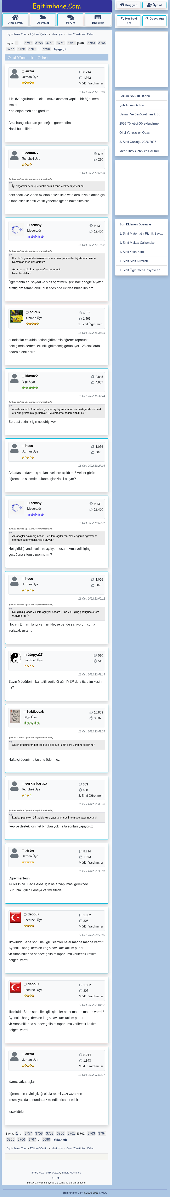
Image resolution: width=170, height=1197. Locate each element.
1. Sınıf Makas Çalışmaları (137, 242)
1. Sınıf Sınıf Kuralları (133, 261)
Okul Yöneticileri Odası (135, 132)
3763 (91, 43)
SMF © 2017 (53, 1172)
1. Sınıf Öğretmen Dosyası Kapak (142, 270)
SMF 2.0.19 (37, 1172)
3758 (39, 43)
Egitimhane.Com (73, 1192)
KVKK (103, 1192)
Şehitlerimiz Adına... (132, 105)
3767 (32, 49)
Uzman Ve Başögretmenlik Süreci (142, 114)
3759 (49, 43)
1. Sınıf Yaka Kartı (131, 251)
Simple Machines (71, 1172)
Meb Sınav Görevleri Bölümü (139, 151)
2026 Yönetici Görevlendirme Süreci (143, 123)
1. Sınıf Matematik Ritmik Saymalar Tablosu (143, 233)
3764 (102, 43)
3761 (71, 43)
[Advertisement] (143, 58)
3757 (28, 43)
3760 (60, 43)
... (21, 43)
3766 (21, 49)
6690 (46, 49)
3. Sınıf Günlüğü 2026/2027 (137, 141)
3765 (10, 49)
